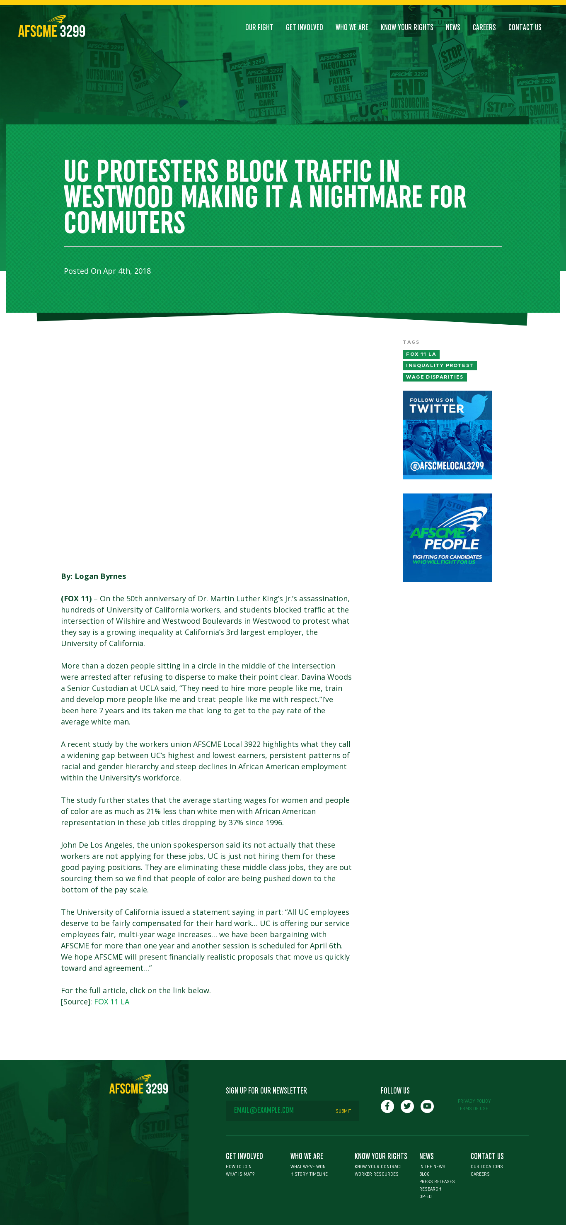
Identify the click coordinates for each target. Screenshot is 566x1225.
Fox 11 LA (421, 354)
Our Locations (487, 1166)
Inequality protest (440, 365)
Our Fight (259, 28)
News (453, 28)
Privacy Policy (474, 1101)
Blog (424, 1174)
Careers (484, 28)
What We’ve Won (308, 1166)
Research (430, 1188)
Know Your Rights (407, 28)
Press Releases (437, 1181)
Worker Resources (377, 1174)
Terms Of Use (473, 1108)
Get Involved (304, 28)
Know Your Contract (378, 1166)
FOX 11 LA (111, 1001)
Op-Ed (425, 1196)
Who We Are (352, 28)
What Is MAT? (240, 1174)
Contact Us (525, 28)
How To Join (239, 1166)
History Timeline (309, 1174)
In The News (432, 1166)
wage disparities (434, 376)
